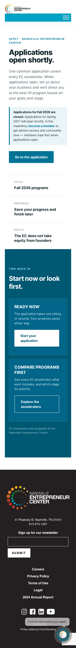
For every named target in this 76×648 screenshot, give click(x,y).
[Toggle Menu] (66, 17)
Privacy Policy (38, 576)
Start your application (29, 338)
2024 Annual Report (38, 597)
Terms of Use (38, 583)
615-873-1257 (38, 524)
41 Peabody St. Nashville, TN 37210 (38, 520)
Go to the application (31, 157)
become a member (41, 126)
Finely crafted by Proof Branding (38, 629)
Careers (38, 569)
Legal (38, 590)
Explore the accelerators (31, 404)
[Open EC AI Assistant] (63, 634)
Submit (19, 553)
